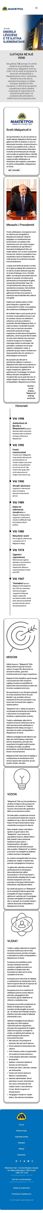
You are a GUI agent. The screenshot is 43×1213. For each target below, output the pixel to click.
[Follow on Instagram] (16, 1161)
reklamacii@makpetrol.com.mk (21, 1182)
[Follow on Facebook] (20, 1161)
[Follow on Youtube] (28, 1161)
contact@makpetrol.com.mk (21, 1175)
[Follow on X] (32, 1161)
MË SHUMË (14, 170)
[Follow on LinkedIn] (24, 1161)
